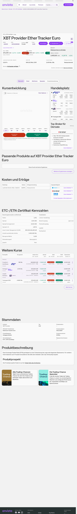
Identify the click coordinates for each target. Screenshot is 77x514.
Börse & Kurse (5, 9)
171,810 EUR (59, 262)
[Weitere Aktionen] (72, 262)
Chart (27, 81)
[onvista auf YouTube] (19, 513)
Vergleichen (55, 43)
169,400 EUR (51, 280)
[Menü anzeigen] (19, 4)
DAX (29, 513)
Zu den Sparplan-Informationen (62, 198)
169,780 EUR (51, 262)
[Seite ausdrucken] (72, 39)
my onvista (32, 5)
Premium (40, 5)
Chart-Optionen (42, 93)
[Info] (29, 60)
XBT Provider (6, 326)
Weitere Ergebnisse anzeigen (63, 171)
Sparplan (42, 81)
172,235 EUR (51, 273)
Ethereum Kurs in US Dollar (58, 50)
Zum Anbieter (67, 148)
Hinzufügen (43, 43)
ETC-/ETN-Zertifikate (17, 9)
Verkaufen (25, 53)
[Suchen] (57, 5)
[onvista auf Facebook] (16, 513)
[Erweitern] (61, 43)
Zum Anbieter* (68, 188)
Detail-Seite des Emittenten (32, 363)
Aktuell (24, 5)
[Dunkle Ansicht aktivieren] (73, 0)
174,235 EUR (59, 273)
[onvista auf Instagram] (22, 513)
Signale (69, 43)
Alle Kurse (34, 81)
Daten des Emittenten (68, 67)
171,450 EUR (59, 280)
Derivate (10, 9)
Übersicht (21, 81)
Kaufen (49, 53)
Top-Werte (52, 513)
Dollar (39, 513)
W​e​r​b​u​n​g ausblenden (51, 20)
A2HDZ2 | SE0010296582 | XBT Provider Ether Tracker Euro (35, 9)
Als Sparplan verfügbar (12, 66)
